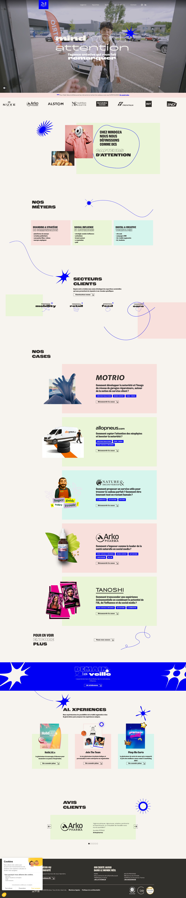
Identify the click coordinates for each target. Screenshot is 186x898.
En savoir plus (124, 95)
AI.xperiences (120, 5)
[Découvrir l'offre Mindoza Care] (139, 307)
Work (107, 5)
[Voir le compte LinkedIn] (145, 5)
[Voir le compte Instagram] (142, 5)
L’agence (83, 5)
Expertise (95, 5)
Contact (133, 5)
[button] (49, 826)
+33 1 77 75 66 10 (100, 879)
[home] (43, 4)
